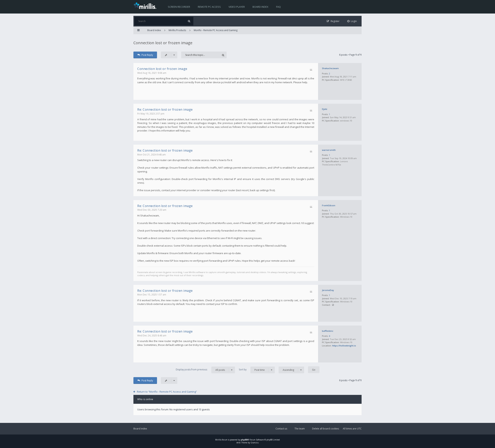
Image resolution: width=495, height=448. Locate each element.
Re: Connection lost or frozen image (165, 109)
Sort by (252, 369)
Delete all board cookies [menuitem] (325, 428)
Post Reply (147, 55)
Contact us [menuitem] (281, 428)
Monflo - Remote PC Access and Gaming (215, 30)
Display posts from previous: (200, 369)
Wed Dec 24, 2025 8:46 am (151, 335)
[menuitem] (352, 21)
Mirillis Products (177, 30)
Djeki (324, 109)
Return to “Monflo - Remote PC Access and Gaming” (167, 391)
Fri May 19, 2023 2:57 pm (150, 113)
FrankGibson (328, 205)
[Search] (189, 21)
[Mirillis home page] (145, 5)
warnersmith (329, 149)
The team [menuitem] (299, 428)
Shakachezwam (330, 68)
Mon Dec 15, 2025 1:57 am (151, 294)
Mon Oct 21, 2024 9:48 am (151, 154)
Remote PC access (209, 6)
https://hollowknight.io (344, 345)
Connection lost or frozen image (162, 42)
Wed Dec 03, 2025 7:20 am (151, 209)
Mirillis (218, 439)
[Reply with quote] (311, 70)
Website (333, 305)
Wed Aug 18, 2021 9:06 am (151, 73)
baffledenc (327, 330)
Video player (237, 6)
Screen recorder (179, 6)
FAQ (278, 6)
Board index (260, 6)
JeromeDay (328, 290)
